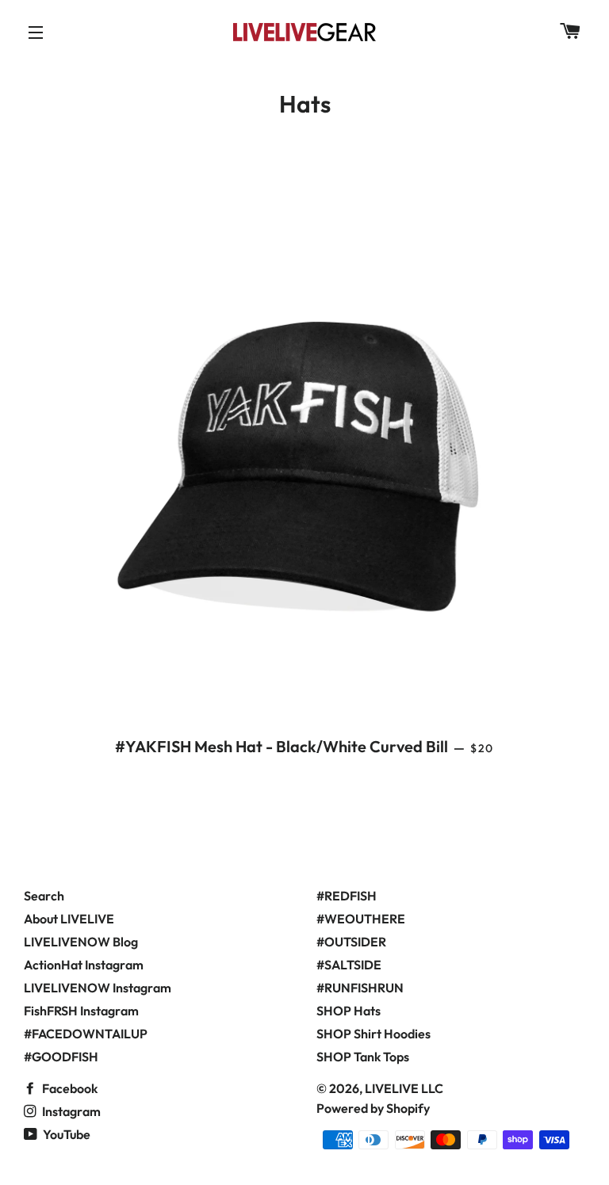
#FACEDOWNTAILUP (85, 1034)
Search (44, 896)
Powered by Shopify (373, 1108)
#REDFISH (346, 896)
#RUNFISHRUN (360, 988)
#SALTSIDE (348, 965)
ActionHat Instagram (84, 965)
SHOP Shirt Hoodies (373, 1034)
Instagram (70, 1111)
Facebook (69, 1088)
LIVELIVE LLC (404, 1088)
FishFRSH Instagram (81, 1011)
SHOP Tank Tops (362, 1057)
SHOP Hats (348, 1011)
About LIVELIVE (69, 919)
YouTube (65, 1134)
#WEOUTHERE (360, 919)
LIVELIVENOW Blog (81, 942)
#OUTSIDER (351, 942)
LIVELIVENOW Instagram (97, 988)
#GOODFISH (61, 1057)
